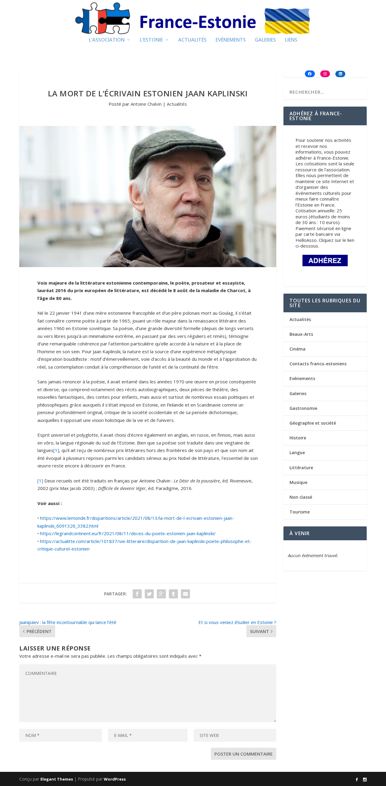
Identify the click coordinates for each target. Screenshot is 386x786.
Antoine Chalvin (146, 104)
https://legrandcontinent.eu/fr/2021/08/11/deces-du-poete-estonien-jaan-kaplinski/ (128, 533)
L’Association (107, 40)
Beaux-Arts (301, 334)
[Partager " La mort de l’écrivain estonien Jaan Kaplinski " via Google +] (161, 594)
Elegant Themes (56, 779)
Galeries (265, 40)
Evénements (231, 40)
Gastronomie (303, 408)
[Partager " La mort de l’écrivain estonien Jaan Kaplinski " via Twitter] (149, 594)
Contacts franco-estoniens (318, 363)
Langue (297, 452)
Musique (298, 482)
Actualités (192, 40)
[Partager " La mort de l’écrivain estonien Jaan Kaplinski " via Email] (185, 594)
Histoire (298, 438)
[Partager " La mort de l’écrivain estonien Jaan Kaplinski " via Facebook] (137, 594)
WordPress (115, 779)
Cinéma (297, 349)
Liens (291, 40)
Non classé (301, 497)
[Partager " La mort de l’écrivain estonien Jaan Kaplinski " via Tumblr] (173, 594)
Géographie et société (313, 423)
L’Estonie (151, 40)
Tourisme (300, 512)
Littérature (301, 467)
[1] (56, 450)
